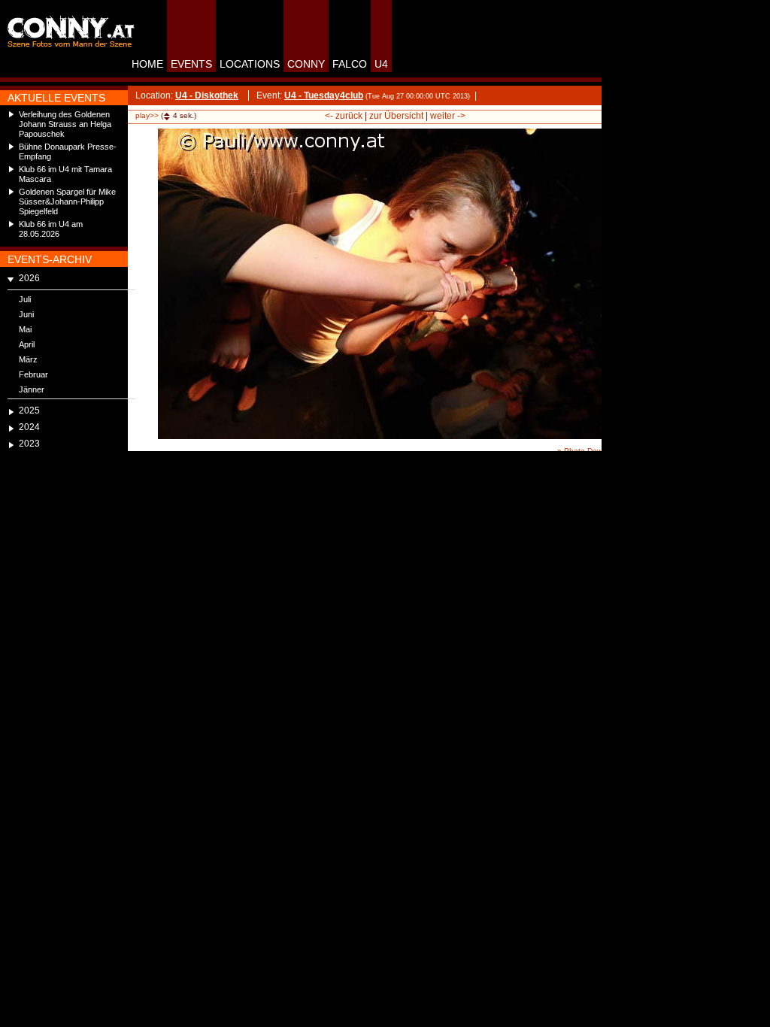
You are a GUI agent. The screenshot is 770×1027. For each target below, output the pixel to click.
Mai (25, 329)
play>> (147, 115)
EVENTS (191, 64)
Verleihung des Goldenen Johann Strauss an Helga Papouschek (65, 124)
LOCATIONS (250, 64)
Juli (25, 299)
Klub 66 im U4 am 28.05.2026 (51, 229)
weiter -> (447, 116)
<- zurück (343, 116)
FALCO (349, 64)
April (27, 344)
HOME (147, 64)
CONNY (306, 64)
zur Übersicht (396, 116)
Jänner (31, 389)
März (28, 359)
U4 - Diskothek (206, 95)
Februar (33, 374)
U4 (381, 64)
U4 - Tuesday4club (323, 95)
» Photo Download (589, 451)
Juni (26, 314)
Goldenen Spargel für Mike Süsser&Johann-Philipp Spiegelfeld (67, 201)
